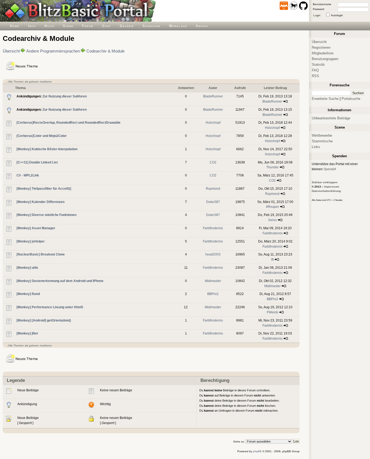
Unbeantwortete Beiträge (331, 118)
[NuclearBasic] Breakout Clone (41, 254)
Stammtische (322, 141)
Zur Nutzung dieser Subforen (65, 96)
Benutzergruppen (325, 59)
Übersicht (11, 51)
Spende (329, 169)
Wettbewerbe (322, 135)
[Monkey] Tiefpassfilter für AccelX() (44, 188)
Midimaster (213, 281)
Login (316, 15)
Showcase (151, 26)
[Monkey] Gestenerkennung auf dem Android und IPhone (60, 281)
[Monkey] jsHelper (31, 241)
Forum (87, 26)
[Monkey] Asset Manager (36, 228)
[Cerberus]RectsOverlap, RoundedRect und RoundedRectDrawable (69, 122)
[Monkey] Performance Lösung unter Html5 (50, 307)
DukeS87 (213, 202)
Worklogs (178, 26)
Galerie (127, 26)
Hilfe (49, 26)
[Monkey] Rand (28, 294)
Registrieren (321, 47)
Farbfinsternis (213, 228)
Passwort (318, 9)
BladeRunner (213, 96)
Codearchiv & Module (105, 51)
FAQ (315, 70)
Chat (106, 26)
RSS (315, 76)
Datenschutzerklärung (326, 190)
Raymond (213, 188)
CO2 (213, 162)
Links (316, 147)
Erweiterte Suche (325, 99)
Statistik (318, 65)
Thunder (272, 167)
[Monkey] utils (27, 267)
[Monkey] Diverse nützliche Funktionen (46, 215)
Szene (68, 26)
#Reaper (272, 206)
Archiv (202, 26)
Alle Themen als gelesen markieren (30, 81)
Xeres (272, 220)
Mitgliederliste (322, 53)
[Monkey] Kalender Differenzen (40, 202)
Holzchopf (213, 122)
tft (272, 259)
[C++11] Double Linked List (37, 162)
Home (15, 26)
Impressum (331, 186)
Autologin (337, 15)
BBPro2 (213, 294)
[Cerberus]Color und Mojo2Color (42, 135)
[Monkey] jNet (27, 333)
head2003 (212, 254)
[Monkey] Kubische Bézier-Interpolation (47, 149)
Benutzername (322, 4)
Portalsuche (351, 99)
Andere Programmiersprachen (53, 51)
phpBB (257, 451)
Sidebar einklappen (324, 182)
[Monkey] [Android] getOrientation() (44, 320)
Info (32, 26)
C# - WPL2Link (28, 175)
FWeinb (272, 312)
